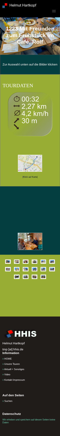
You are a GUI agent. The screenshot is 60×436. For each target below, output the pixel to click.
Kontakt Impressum (14, 379)
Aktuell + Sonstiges (14, 369)
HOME (8, 358)
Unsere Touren (12, 364)
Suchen (8, 401)
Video (7, 374)
